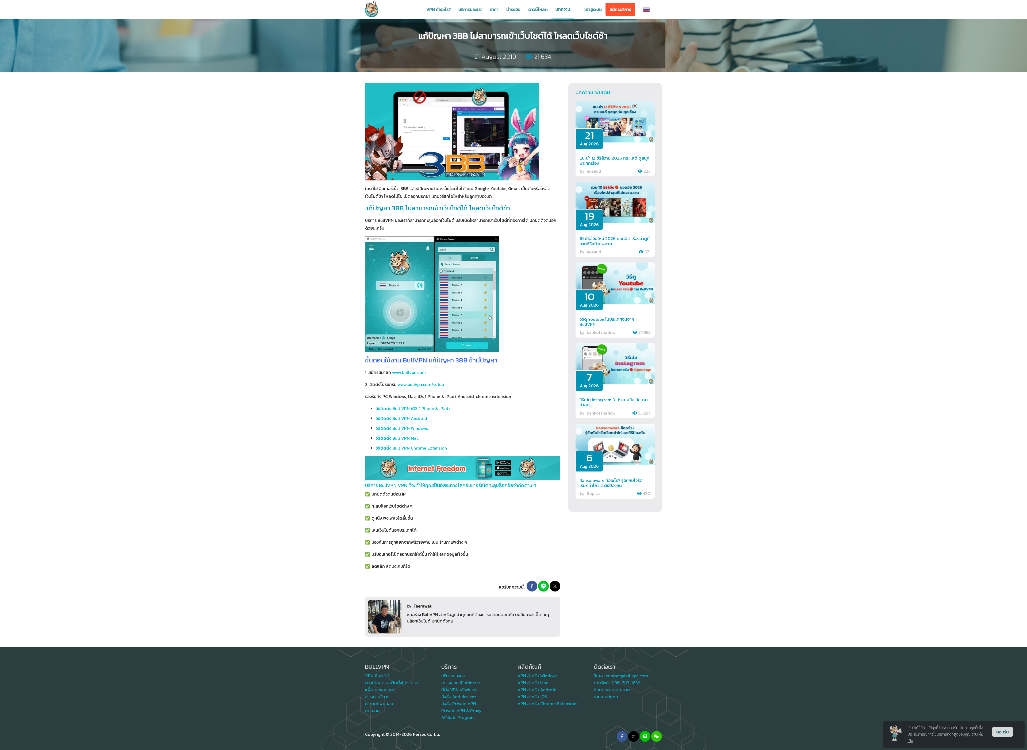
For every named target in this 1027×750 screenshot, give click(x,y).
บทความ (562, 9)
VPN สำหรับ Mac (533, 682)
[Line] (543, 586)
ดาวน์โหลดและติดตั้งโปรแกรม (391, 682)
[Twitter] (633, 736)
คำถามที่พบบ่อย (379, 703)
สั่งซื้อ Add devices (458, 696)
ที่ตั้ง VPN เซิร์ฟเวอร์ (459, 689)
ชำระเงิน (513, 9)
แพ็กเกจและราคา (380, 689)
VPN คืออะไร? (438, 9)
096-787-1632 (626, 682)
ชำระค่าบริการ (377, 696)
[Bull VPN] (371, 9)
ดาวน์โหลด (538, 9)
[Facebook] (532, 586)
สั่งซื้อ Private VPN (458, 703)
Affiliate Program (458, 717)
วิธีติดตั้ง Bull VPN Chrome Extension (411, 448)
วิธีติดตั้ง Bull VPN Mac (397, 438)
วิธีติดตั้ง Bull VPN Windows (402, 428)
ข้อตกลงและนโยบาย (612, 689)
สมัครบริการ (620, 9)
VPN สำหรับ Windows (537, 675)
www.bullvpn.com (409, 372)
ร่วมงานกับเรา (606, 696)
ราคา (494, 9)
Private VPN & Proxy (461, 710)
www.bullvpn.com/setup (421, 384)
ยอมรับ (1002, 732)
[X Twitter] (555, 586)
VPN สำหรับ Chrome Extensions (548, 703)
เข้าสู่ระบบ (593, 9)
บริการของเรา (470, 9)
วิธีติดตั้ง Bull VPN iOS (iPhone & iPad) (413, 408)
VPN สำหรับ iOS (532, 696)
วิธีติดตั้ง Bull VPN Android (401, 418)
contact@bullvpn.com (627, 675)
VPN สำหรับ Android (537, 689)
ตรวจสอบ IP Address (460, 682)
